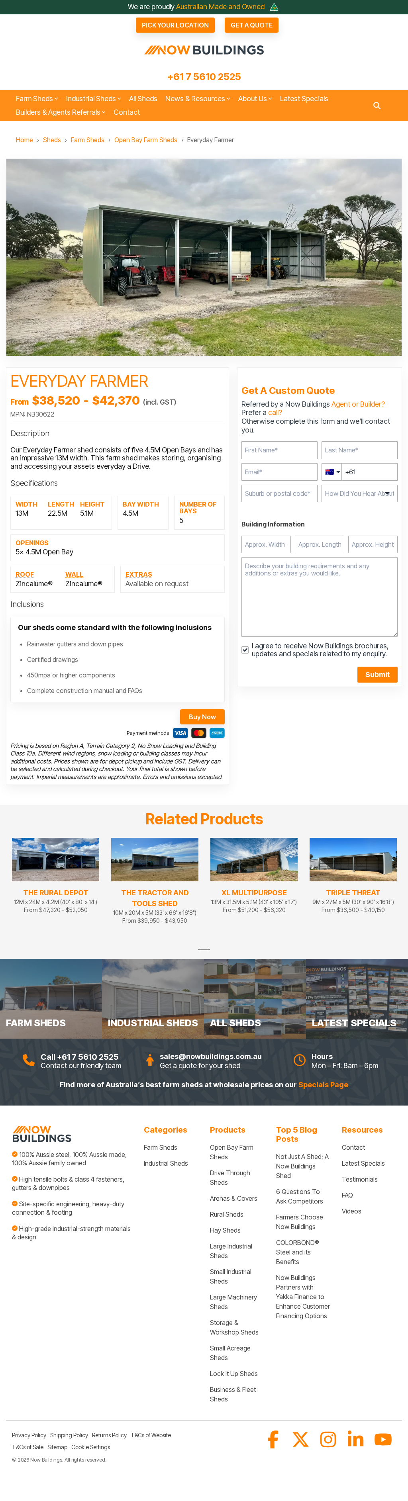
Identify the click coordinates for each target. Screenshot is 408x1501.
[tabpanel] (55, 884)
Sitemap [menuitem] (57, 1447)
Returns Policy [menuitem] (109, 1435)
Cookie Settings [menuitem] (90, 1447)
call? (275, 412)
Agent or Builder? (358, 404)
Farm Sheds (87, 140)
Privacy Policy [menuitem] (29, 1435)
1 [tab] (202, 953)
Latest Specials (304, 98)
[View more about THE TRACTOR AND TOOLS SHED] (154, 860)
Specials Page (323, 1084)
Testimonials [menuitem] (360, 1179)
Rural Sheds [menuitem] (226, 1214)
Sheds (52, 140)
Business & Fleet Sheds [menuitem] (233, 1394)
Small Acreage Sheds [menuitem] (231, 1353)
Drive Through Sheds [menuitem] (231, 1177)
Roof (25, 574)
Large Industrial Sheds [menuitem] (232, 1251)
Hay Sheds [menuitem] (225, 1230)
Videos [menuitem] (351, 1211)
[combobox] (279, 493)
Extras (139, 574)
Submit (377, 675)
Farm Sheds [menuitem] (160, 1147)
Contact (127, 112)
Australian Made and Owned (221, 6)
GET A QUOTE (252, 25)
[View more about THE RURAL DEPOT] (55, 860)
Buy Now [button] (202, 717)
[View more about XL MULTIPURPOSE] (254, 860)
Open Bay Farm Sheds (145, 140)
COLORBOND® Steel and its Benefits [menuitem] (298, 1252)
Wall (74, 574)
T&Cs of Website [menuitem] (151, 1435)
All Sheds (143, 98)
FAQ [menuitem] (347, 1195)
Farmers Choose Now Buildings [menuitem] (300, 1222)
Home (24, 140)
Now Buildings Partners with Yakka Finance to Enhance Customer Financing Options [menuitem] (303, 1297)
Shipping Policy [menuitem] (69, 1435)
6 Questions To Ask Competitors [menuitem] (299, 1196)
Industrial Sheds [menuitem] (166, 1163)
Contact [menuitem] (353, 1147)
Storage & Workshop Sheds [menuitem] (234, 1327)
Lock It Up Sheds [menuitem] (234, 1374)
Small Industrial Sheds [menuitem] (231, 1276)
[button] (274, 1445)
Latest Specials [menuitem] (363, 1163)
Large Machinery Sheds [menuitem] (234, 1302)
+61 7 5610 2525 (204, 76)
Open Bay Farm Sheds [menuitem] (232, 1152)
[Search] (377, 105)
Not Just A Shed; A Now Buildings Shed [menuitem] (303, 1166)
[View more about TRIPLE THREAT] (353, 860)
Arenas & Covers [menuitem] (233, 1198)
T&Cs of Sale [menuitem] (27, 1447)
